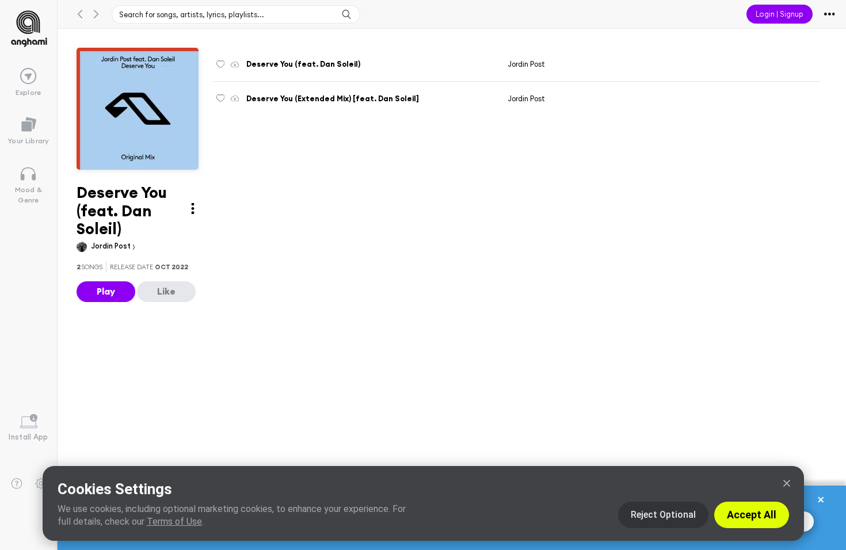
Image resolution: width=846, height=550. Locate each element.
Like (166, 291)
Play (106, 291)
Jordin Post (111, 245)
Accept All (751, 515)
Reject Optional (663, 514)
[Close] (787, 483)
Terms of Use (174, 521)
